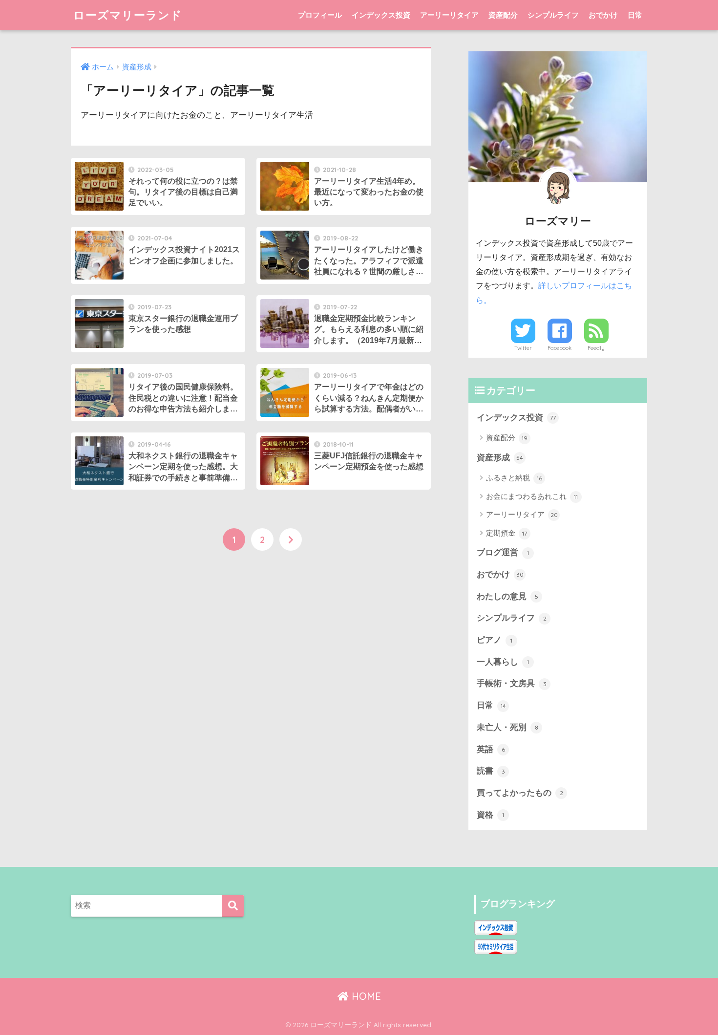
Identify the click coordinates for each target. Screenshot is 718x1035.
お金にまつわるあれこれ (532, 496)
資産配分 (503, 15)
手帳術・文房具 (512, 683)
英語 (491, 749)
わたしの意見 (507, 596)
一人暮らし (503, 662)
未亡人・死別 (507, 727)
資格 (490, 814)
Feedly (596, 348)
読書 (491, 771)
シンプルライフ (553, 15)
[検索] (233, 906)
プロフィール (320, 15)
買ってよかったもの (520, 793)
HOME (365, 996)
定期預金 (506, 533)
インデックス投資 (381, 15)
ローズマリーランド (127, 15)
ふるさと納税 (514, 478)
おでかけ (603, 15)
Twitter (523, 348)
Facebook (559, 348)
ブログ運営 (503, 552)
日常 (635, 15)
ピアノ (494, 640)
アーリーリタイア (449, 15)
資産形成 (500, 457)
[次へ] (290, 539)
